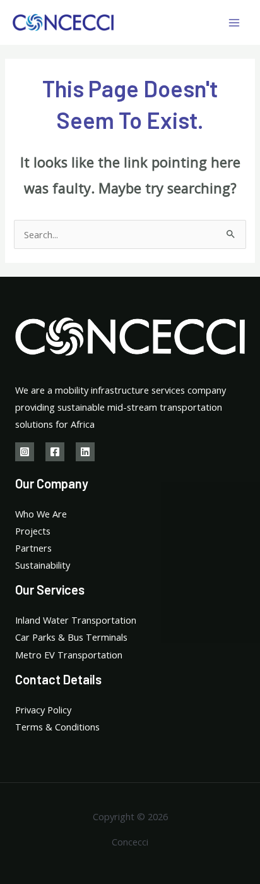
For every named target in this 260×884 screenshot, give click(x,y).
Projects (32, 530)
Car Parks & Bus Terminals (71, 637)
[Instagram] (24, 451)
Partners (33, 548)
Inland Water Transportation (75, 620)
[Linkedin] (85, 451)
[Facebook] (54, 451)
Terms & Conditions (57, 726)
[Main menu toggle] (234, 22)
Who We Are (41, 513)
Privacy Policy (43, 709)
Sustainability (42, 565)
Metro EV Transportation (68, 654)
